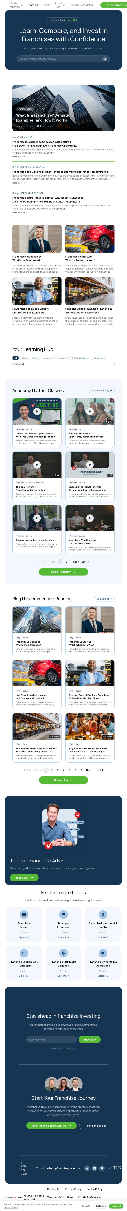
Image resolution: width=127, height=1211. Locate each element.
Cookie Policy (94, 1189)
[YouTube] (102, 1168)
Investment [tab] (48, 358)
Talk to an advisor (95, 1125)
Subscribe (90, 1039)
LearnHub (33, 5)
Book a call (21, 877)
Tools (47, 5)
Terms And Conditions (60, 1197)
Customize (100, 1206)
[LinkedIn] (94, 1168)
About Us (58, 5)
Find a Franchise (14, 5)
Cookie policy (11, 1207)
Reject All (86, 1206)
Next (74, 561)
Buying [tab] (35, 358)
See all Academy (100, 390)
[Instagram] (87, 1168)
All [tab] (15, 358)
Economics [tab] (62, 358)
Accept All (116, 1206)
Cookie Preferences (90, 1197)
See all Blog (103, 598)
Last (84, 561)
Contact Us (53, 1189)
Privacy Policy (73, 1189)
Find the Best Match (81, 5)
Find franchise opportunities (49, 1125)
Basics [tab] (24, 358)
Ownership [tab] (98, 358)
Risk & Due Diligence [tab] (80, 358)
